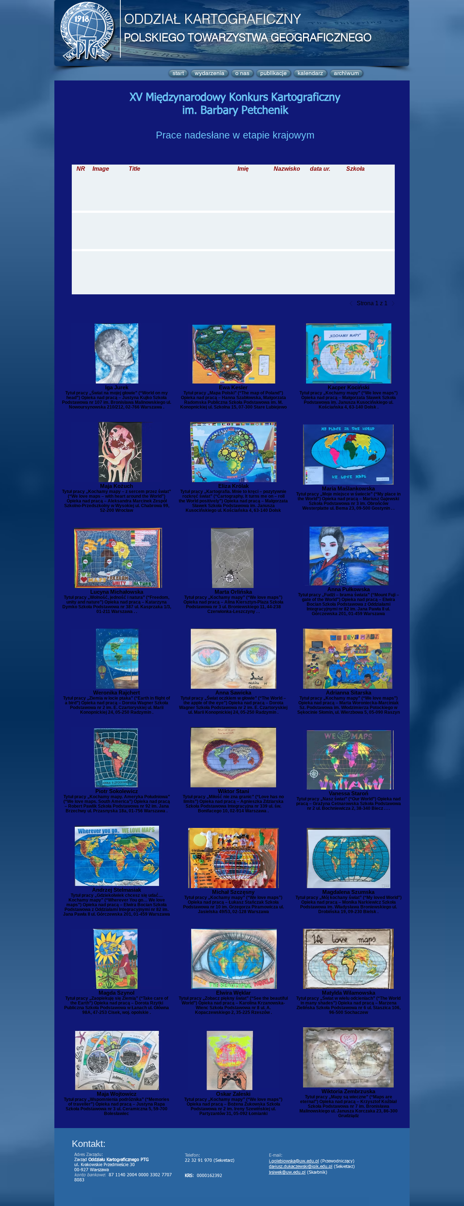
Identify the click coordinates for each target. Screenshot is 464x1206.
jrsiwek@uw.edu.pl (287, 1172)
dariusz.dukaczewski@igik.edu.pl (300, 1167)
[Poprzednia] (353, 303)
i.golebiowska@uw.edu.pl (294, 1161)
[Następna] (391, 303)
